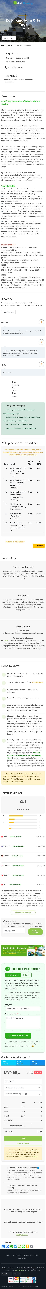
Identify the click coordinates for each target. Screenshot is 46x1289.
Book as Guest (23, 1143)
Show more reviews (23, 913)
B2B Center (17, 1255)
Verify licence (22, 1235)
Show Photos (9, 38)
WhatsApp (14, 975)
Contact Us (22, 1258)
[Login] (34, 3)
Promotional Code (18, 1126)
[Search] (42, 3)
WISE (6, 640)
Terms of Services (7, 1287)
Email (27, 975)
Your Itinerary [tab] (8, 312)
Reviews (28, 45)
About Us (35, 1255)
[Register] (38, 3)
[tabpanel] (23, 377)
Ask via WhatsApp (20, 1035)
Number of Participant (16, 1094)
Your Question (11, 1014)
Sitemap (26, 1255)
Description (6, 45)
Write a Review (35, 932)
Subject (8, 1005)
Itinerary (18, 45)
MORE (36, 1157)
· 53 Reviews (28, 29)
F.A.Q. (8, 1255)
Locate (40, 545)
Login (23, 1138)
